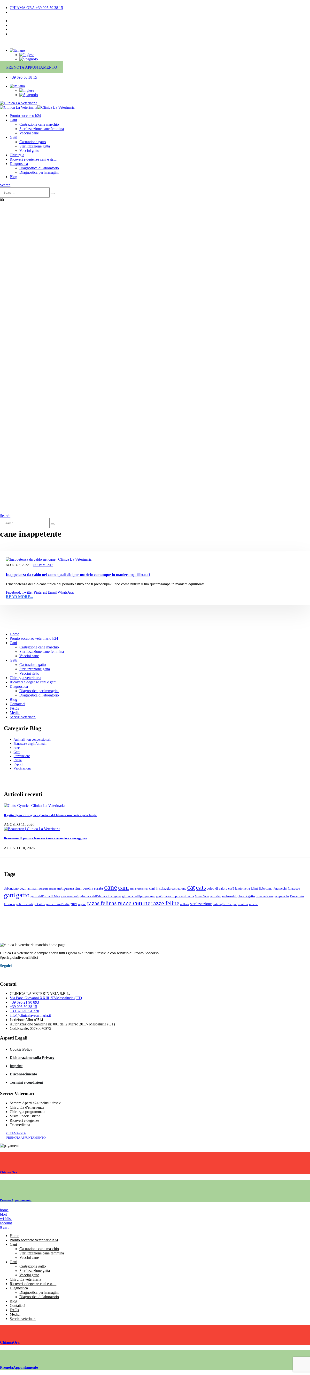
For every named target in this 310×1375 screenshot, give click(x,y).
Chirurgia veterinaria (25, 678)
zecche (253, 904)
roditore (184, 904)
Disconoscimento (23, 1074)
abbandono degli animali (21, 888)
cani (123, 887)
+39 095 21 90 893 (24, 1002)
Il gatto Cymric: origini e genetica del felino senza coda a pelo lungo (50, 815)
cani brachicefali (139, 888)
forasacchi (280, 888)
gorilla (159, 896)
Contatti (16, 21)
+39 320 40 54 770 (24, 1011)
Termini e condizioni (26, 1082)
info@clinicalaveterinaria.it (30, 1015)
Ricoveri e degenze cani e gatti (33, 159)
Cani (13, 120)
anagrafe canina (47, 888)
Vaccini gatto (29, 150)
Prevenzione (22, 756)
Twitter (27, 592)
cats (201, 887)
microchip (215, 896)
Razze (18, 760)
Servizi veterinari (23, 717)
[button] (5, 185)
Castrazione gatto (32, 142)
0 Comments (43, 565)
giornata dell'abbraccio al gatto (100, 896)
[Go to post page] (34, 805)
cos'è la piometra (239, 888)
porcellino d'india (58, 904)
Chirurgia (17, 155)
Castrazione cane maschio (39, 124)
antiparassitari (69, 888)
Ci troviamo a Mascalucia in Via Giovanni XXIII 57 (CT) (54, 12)
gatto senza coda (70, 896)
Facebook (13, 592)
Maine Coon (202, 896)
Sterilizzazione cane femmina (41, 129)
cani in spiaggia (159, 888)
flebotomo (265, 888)
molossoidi (229, 896)
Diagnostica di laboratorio (39, 168)
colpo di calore (217, 888)
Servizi (15, 29)
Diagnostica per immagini (39, 172)
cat (191, 887)
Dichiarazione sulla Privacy (32, 1058)
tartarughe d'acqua (225, 904)
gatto (23, 895)
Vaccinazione (22, 768)
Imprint (16, 1066)
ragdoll (82, 904)
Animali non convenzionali (32, 739)
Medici (15, 713)
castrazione (178, 888)
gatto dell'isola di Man (45, 896)
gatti (9, 895)
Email (52, 592)
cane (17, 748)
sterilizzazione (201, 904)
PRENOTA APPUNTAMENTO (31, 67)
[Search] (52, 193)
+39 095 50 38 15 (23, 1007)
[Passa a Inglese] (26, 55)
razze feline (165, 903)
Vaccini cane (29, 133)
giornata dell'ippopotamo (138, 896)
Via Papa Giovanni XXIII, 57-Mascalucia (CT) (46, 998)
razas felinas (101, 903)
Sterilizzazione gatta (34, 146)
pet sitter (39, 904)
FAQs (14, 708)
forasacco (294, 888)
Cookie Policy (21, 1049)
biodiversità (93, 888)
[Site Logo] (18, 103)
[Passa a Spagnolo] (28, 59)
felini (254, 888)
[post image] (155, 559)
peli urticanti (24, 904)
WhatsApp (66, 592)
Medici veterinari (23, 25)
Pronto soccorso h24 (25, 116)
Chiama (8, 1172)
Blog (13, 177)
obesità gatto (246, 896)
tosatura (243, 904)
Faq (13, 34)
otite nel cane (264, 896)
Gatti (13, 137)
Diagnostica (19, 164)
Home (14, 634)
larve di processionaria (179, 896)
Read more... (19, 597)
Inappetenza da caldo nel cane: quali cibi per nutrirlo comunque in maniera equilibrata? (78, 575)
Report (18, 764)
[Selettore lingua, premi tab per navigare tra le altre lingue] (17, 50)
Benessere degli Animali (30, 743)
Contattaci (17, 704)
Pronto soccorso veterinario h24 (34, 638)
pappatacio (281, 896)
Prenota (15, 1200)
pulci (73, 904)
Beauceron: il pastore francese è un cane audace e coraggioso (45, 838)
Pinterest (40, 592)
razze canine (133, 903)
